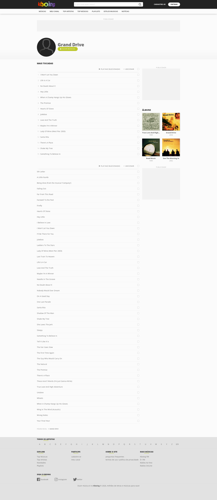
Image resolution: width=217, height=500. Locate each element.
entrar (174, 4)
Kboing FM (144, 456)
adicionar (129, 69)
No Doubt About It (48, 86)
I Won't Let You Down (49, 74)
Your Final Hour (43, 421)
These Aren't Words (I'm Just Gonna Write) (54, 381)
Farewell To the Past (45, 200)
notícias (125, 11)
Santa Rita (44, 137)
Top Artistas (42, 459)
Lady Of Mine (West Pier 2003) (52, 131)
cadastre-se (160, 4)
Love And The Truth (48, 120)
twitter (79, 479)
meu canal (54, 11)
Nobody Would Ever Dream (48, 290)
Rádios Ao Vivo (146, 462)
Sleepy (39, 330)
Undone (40, 392)
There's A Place (46, 142)
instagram (62, 479)
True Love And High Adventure (50, 387)
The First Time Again (45, 353)
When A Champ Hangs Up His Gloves (55, 97)
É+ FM (142, 459)
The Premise (45, 103)
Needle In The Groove (46, 279)
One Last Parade (44, 302)
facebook (44, 479)
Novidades (41, 462)
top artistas (68, 11)
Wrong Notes (42, 415)
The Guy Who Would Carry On (49, 358)
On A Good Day (43, 296)
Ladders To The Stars (46, 245)
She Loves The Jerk (44, 324)
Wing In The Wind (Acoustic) (48, 409)
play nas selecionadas (110, 69)
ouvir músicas (68, 49)
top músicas (82, 11)
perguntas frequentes (115, 456)
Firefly (39, 205)
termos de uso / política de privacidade (122, 459)
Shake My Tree (46, 148)
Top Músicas (42, 456)
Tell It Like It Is (43, 341)
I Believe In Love (43, 222)
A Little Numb (42, 177)
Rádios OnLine (146, 466)
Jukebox (43, 114)
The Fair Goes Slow (45, 347)
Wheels (40, 398)
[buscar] (140, 4)
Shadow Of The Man (45, 313)
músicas (42, 11)
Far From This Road (45, 194)
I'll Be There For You (45, 234)
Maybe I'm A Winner (48, 125)
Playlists (40, 466)
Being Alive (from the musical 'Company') (54, 183)
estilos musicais (111, 11)
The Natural (42, 364)
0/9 (177, 444)
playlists (96, 11)
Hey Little (44, 91)
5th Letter (41, 171)
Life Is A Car (45, 80)
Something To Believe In (50, 154)
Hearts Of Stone (47, 108)
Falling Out (41, 188)
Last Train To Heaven (46, 256)
